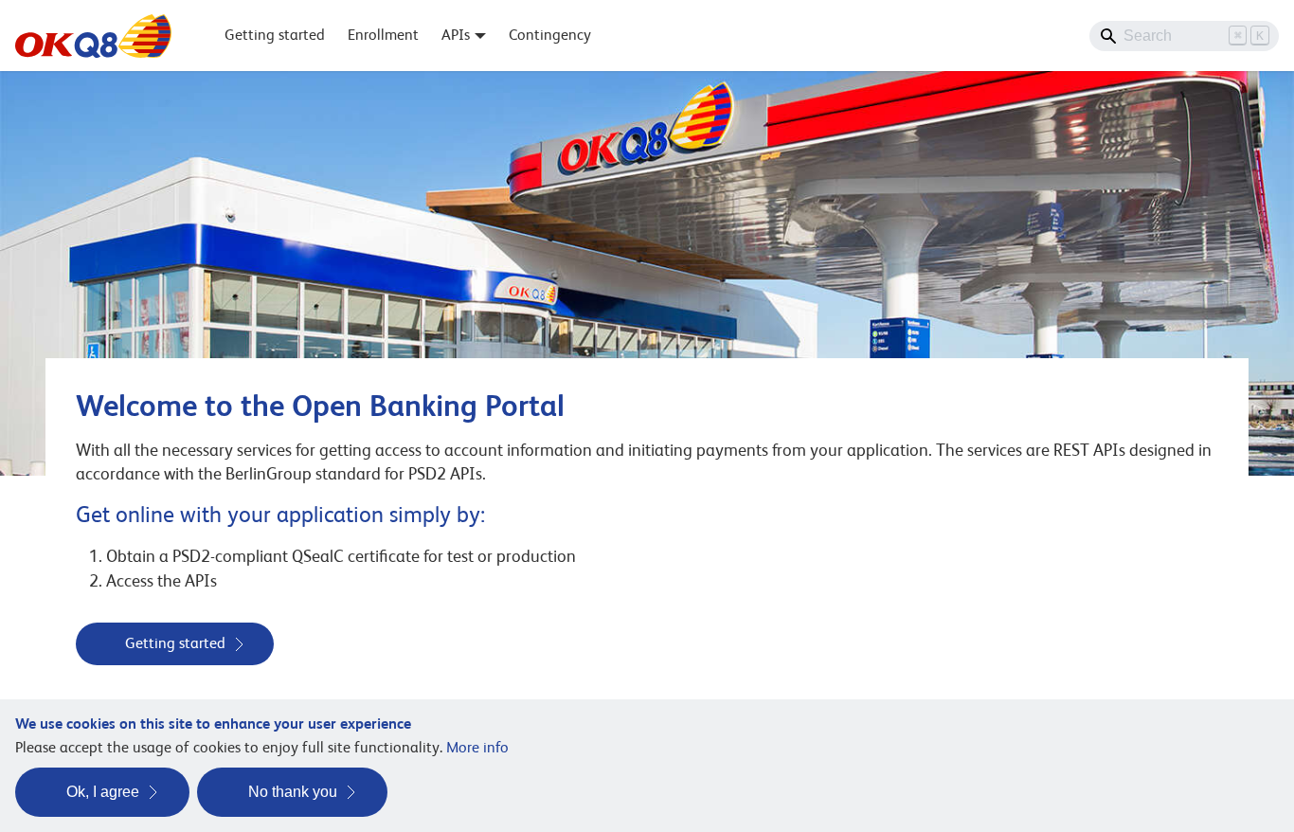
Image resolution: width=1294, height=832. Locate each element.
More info (477, 747)
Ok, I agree (102, 792)
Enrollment (383, 35)
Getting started (275, 35)
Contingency (550, 35)
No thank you (292, 792)
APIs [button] (455, 35)
